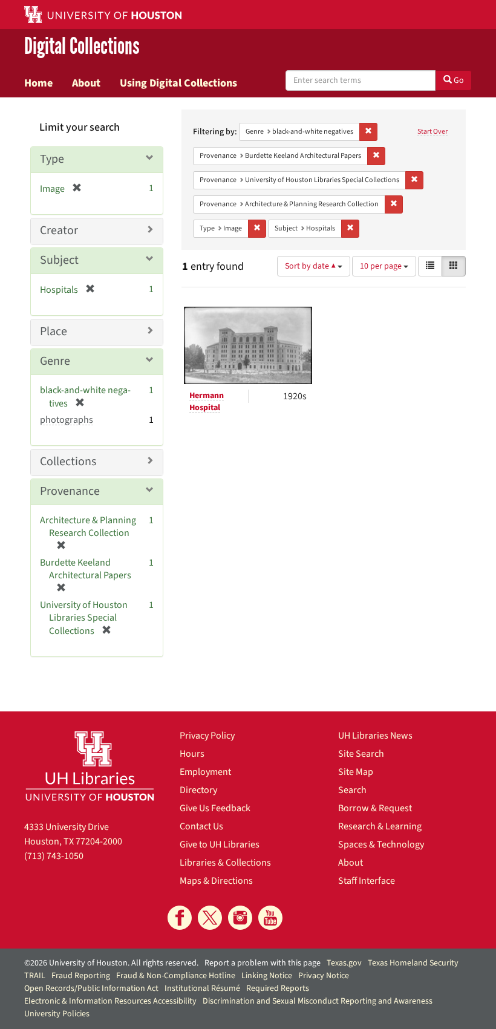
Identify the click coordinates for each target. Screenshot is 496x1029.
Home (38, 83)
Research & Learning (380, 826)
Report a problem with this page (262, 963)
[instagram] (240, 918)
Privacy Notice (323, 976)
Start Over (432, 131)
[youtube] (270, 918)
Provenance (70, 491)
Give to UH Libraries (219, 844)
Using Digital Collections (178, 83)
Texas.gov (344, 963)
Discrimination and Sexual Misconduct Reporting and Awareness (317, 1001)
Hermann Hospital (206, 402)
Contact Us (201, 826)
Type (52, 159)
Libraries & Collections (225, 862)
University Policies (57, 1014)
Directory (198, 790)
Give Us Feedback (215, 808)
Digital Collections (82, 46)
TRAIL (34, 976)
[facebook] (180, 918)
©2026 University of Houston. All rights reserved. (111, 963)
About (86, 83)
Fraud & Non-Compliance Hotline (175, 976)
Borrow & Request (375, 808)
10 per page (381, 266)
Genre (55, 361)
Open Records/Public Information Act (91, 988)
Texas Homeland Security (413, 963)
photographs (66, 419)
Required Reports (277, 988)
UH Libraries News (375, 735)
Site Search (361, 753)
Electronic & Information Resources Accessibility (110, 1001)
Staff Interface (366, 880)
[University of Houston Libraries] (89, 766)
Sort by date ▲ (311, 266)
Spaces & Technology (381, 844)
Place (53, 331)
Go (458, 80)
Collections (68, 461)
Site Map (355, 772)
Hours (192, 753)
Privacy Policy (207, 735)
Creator (59, 230)
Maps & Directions (216, 880)
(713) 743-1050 (53, 856)
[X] (210, 918)
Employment (205, 772)
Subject (59, 260)
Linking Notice (266, 976)
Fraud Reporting (80, 976)
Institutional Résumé (202, 988)
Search (352, 790)
